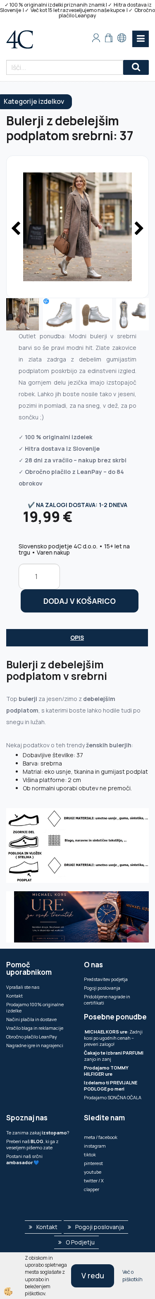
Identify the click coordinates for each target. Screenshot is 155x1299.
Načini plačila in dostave (31, 1019)
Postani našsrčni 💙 (24, 1159)
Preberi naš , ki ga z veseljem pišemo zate (32, 1144)
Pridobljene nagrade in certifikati (107, 999)
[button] (138, 229)
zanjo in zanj (113, 1056)
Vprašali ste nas (22, 987)
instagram (95, 1146)
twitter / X (94, 1180)
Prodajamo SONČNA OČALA (113, 1097)
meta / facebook (100, 1137)
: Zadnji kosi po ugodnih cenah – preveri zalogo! (113, 1038)
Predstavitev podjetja (106, 979)
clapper (91, 1189)
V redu (92, 1275)
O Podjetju (80, 1242)
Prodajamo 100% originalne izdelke (35, 1007)
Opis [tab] (77, 637)
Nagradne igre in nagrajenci (34, 1045)
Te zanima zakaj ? (37, 1132)
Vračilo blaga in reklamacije (34, 1028)
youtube (92, 1172)
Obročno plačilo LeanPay (31, 1036)
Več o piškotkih (132, 1275)
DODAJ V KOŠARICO (79, 601)
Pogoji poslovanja (102, 988)
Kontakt (14, 996)
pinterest (93, 1163)
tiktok (90, 1154)
